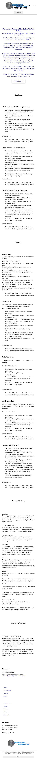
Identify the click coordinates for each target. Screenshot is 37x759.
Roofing (6, 693)
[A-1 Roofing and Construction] (16, 5)
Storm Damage (7, 690)
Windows (6, 709)
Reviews (6, 712)
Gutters (5, 706)
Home (5, 687)
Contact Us (19, 12)
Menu (19, 756)
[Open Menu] (34, 5)
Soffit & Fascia (7, 703)
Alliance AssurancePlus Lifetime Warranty (13, 676)
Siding (5, 696)
